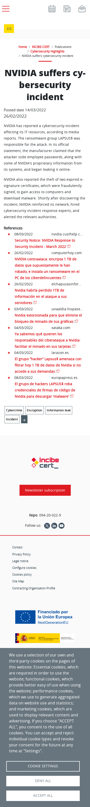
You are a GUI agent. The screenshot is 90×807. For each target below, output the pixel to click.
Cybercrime (14, 410)
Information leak (59, 410)
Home (22, 47)
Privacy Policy (21, 554)
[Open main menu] (5, 7)
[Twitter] (47, 525)
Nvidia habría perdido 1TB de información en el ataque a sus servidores (41, 296)
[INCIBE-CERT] (45, 463)
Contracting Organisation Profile (33, 588)
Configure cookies (24, 568)
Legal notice (20, 561)
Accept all (43, 795)
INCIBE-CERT (41, 47)
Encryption (34, 410)
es (9, 28)
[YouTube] (61, 525)
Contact (17, 547)
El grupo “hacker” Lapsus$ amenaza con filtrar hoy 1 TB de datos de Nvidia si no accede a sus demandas (48, 365)
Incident (12, 419)
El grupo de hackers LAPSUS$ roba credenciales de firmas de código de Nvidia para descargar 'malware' (45, 390)
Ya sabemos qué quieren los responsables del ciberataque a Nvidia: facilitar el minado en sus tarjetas (47, 340)
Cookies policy (22, 574)
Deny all (43, 781)
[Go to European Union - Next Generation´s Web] (45, 619)
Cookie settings (43, 766)
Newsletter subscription (45, 490)
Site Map (18, 581)
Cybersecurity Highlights (47, 51)
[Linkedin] (54, 525)
